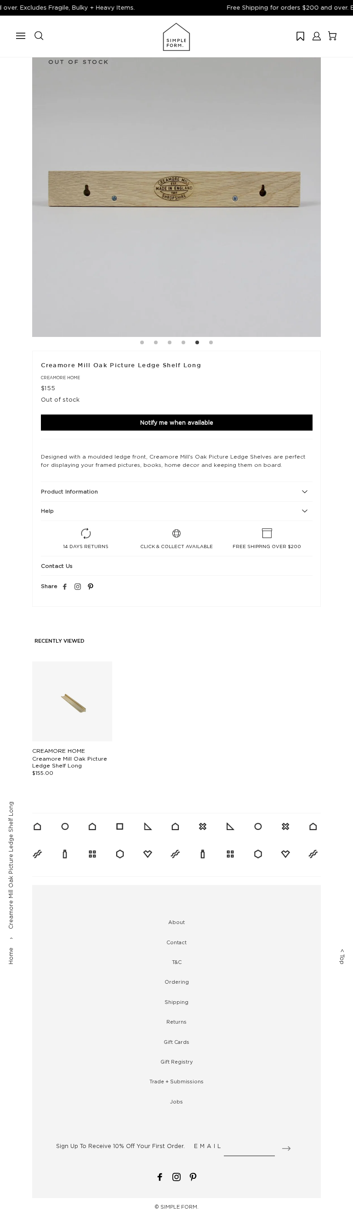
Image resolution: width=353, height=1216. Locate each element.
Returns (176, 1022)
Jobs (176, 1101)
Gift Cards (176, 1042)
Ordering (177, 982)
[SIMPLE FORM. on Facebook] (160, 1176)
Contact (176, 942)
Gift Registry (176, 1062)
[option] (176, 193)
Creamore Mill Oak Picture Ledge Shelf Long (69, 762)
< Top (342, 956)
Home (10, 955)
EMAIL (208, 1146)
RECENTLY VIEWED (59, 641)
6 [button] (211, 343)
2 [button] (155, 343)
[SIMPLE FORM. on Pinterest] (193, 1176)
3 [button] (169, 343)
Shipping (176, 1002)
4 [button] (183, 343)
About (176, 922)
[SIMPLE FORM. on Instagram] (77, 587)
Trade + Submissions (176, 1081)
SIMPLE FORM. (179, 1207)
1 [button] (142, 343)
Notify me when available (176, 422)
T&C (177, 962)
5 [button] (197, 343)
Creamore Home (60, 377)
